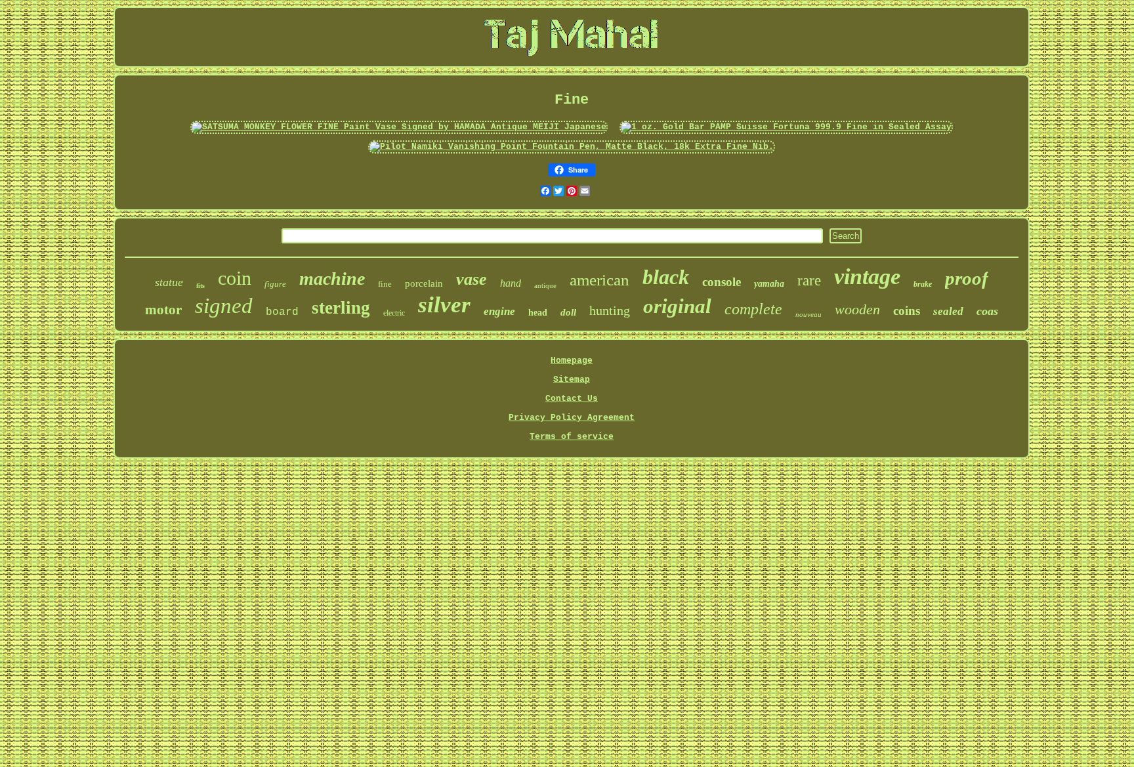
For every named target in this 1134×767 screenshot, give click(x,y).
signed (224, 306)
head (537, 313)
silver (444, 305)
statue (169, 282)
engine (499, 311)
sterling (341, 308)
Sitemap (571, 379)
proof (966, 278)
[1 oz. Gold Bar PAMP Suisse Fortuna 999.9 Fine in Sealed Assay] (786, 127)
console (721, 282)
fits (200, 285)
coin (234, 278)
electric (394, 313)
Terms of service (572, 437)
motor (163, 310)
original (677, 306)
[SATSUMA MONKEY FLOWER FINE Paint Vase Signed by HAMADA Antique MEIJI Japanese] (399, 127)
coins (906, 311)
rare (809, 280)
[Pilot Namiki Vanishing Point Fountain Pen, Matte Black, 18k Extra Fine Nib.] (571, 147)
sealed (948, 311)
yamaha (769, 284)
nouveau (808, 314)
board (282, 312)
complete (753, 309)
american (599, 280)
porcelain (424, 283)
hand (510, 283)
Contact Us (571, 399)
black (665, 277)
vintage (867, 276)
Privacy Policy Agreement (572, 418)
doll (568, 312)
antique (545, 285)
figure (275, 284)
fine (385, 284)
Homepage (572, 360)
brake (923, 284)
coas (987, 311)
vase (471, 279)
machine (332, 278)
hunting (609, 310)
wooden (857, 309)
